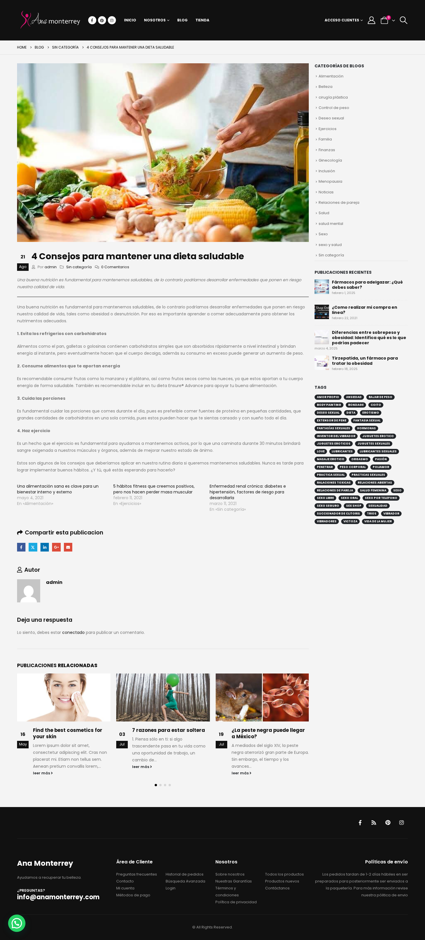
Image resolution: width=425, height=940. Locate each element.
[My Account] (371, 20)
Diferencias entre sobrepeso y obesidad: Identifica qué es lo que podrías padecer (369, 338)
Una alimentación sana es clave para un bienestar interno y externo (58, 489)
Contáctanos (277, 888)
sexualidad (377, 506)
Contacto (125, 881)
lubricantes (342, 451)
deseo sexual (328, 412)
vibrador (391, 513)
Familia (325, 139)
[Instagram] (112, 20)
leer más (42, 773)
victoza (350, 521)
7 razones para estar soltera (168, 730)
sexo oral (349, 498)
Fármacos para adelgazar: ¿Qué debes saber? (367, 284)
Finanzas (327, 150)
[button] (403, 20)
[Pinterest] (102, 20)
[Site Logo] (50, 20)
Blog (182, 20)
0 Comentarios (115, 266)
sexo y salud (330, 244)
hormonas (366, 428)
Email (68, 547)
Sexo (323, 234)
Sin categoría (79, 266)
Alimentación (331, 76)
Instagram (401, 822)
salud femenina (373, 490)
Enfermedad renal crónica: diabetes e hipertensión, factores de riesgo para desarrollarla (248, 492)
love (321, 451)
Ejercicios (328, 129)
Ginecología (330, 160)
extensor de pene (331, 420)
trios (371, 513)
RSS (374, 822)
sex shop (353, 506)
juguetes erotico (378, 436)
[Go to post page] (63, 697)
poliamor (381, 467)
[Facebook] (92, 20)
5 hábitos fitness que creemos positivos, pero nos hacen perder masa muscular (154, 489)
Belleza (325, 86)
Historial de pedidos (185, 874)
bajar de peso (380, 397)
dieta (350, 412)
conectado (73, 632)
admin (51, 266)
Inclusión (327, 171)
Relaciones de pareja (339, 202)
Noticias (326, 192)
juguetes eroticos (333, 443)
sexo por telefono (381, 498)
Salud (324, 213)
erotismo (370, 412)
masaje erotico (330, 459)
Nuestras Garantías (233, 881)
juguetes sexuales (373, 443)
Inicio (130, 20)
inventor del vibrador (336, 436)
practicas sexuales (368, 475)
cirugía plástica (333, 97)
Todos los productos (284, 874)
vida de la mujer (378, 521)
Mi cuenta (125, 888)
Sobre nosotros (230, 874)
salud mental (331, 223)
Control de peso (334, 107)
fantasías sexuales (333, 428)
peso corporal (353, 467)
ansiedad (354, 397)
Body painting (329, 405)
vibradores (327, 521)
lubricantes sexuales (378, 451)
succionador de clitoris (338, 513)
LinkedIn (44, 547)
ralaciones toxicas (334, 482)
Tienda (202, 20)
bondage (356, 405)
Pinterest (387, 822)
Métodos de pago (133, 895)
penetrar (325, 467)
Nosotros (155, 20)
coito (376, 405)
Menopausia (330, 181)
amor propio (328, 397)
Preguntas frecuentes (136, 874)
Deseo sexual (331, 118)
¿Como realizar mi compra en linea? (364, 309)
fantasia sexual (366, 420)
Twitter (33, 547)
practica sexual (331, 475)
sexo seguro (328, 506)
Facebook (21, 547)
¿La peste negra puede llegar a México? (268, 733)
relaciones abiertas (375, 482)
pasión (381, 459)
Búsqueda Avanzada (185, 881)
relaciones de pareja (335, 490)
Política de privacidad (236, 902)
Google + (56, 547)
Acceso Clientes (342, 20)
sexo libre (325, 498)
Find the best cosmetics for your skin (67, 733)
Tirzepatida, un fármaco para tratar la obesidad (365, 360)
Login (170, 888)
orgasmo (359, 459)
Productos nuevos (282, 881)
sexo (397, 490)
